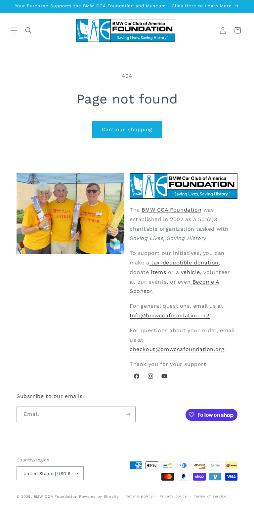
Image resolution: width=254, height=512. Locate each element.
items (158, 272)
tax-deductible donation (184, 262)
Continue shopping (127, 130)
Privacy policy (173, 496)
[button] (14, 30)
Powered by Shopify (99, 496)
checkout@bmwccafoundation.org (177, 349)
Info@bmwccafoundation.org (170, 315)
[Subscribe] (128, 414)
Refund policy (139, 496)
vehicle (190, 272)
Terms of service (210, 496)
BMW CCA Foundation (171, 210)
